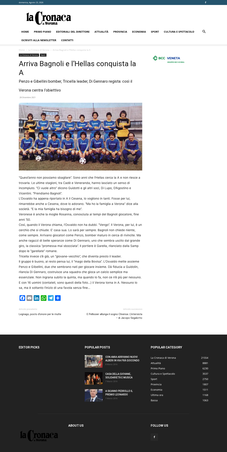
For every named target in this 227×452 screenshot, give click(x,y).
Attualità (101, 31)
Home (25, 31)
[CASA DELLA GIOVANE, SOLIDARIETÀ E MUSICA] (94, 378)
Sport (155, 31)
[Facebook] (205, 2)
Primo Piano (42, 31)
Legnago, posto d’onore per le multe (40, 314)
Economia (139, 31)
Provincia (120, 31)
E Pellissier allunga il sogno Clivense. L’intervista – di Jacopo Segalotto (114, 316)
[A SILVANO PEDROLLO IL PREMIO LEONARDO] (94, 395)
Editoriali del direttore (73, 31)
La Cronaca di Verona (38, 49)
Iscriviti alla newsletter (38, 40)
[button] (204, 32)
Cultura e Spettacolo (179, 31)
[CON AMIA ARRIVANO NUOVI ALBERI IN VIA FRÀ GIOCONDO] (94, 361)
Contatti (67, 40)
